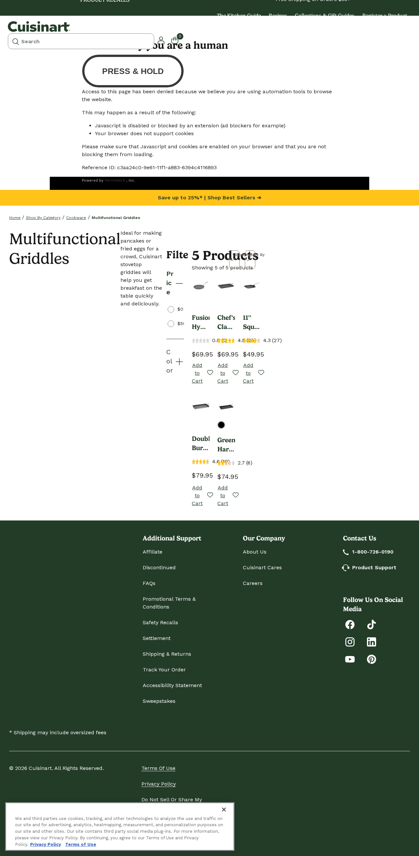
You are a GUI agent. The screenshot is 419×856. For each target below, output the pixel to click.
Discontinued (159, 567)
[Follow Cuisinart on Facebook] (350, 624)
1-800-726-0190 (372, 552)
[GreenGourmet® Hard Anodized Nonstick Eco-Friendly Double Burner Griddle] (226, 407)
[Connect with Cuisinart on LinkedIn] (371, 641)
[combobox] (81, 41)
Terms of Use (158, 768)
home (15, 217)
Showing (242, 254)
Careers (253, 583)
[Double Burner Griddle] (201, 407)
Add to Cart (197, 373)
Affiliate (152, 552)
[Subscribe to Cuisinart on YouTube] (350, 659)
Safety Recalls (160, 622)
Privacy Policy (158, 784)
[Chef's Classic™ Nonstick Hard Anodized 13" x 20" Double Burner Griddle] (226, 286)
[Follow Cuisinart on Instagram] (350, 641)
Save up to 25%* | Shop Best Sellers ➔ (209, 197)
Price (169, 283)
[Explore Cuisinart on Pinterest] (371, 659)
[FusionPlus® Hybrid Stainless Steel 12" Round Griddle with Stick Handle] (201, 286)
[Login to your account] (161, 40)
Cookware (76, 217)
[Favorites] (210, 373)
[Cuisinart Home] (39, 26)
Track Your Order (164, 669)
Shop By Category (43, 217)
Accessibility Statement (172, 685)
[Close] (224, 809)
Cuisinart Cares (262, 567)
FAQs (149, 583)
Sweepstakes (159, 701)
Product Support (374, 567)
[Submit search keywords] (15, 41)
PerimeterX (115, 180)
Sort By (257, 254)
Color (169, 361)
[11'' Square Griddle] (252, 286)
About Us (254, 552)
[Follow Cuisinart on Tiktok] (371, 624)
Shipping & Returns (167, 654)
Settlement (157, 638)
